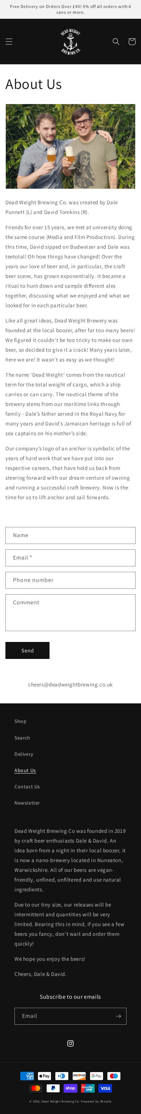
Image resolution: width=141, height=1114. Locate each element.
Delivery (23, 754)
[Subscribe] (118, 1016)
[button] (9, 42)
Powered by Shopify (96, 1101)
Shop (20, 721)
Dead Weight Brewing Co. (61, 1101)
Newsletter (27, 803)
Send (27, 650)
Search (22, 737)
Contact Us (27, 786)
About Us (25, 770)
